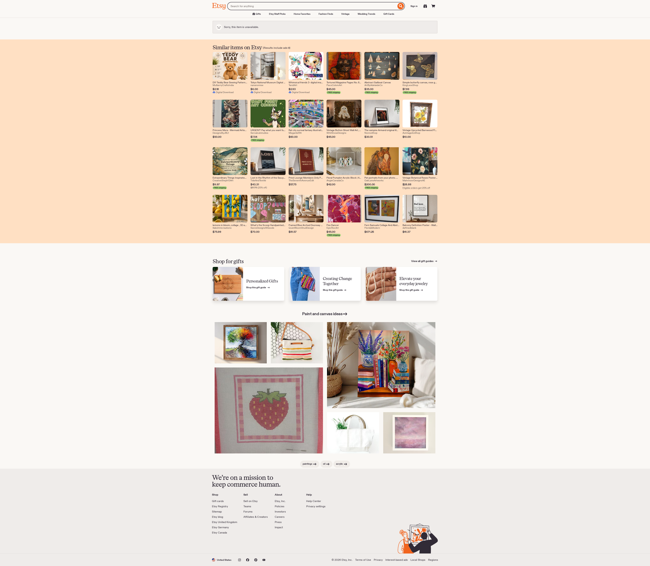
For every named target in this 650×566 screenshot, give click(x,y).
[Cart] (433, 6)
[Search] (401, 6)
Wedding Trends (366, 14)
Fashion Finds (326, 14)
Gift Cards (388, 14)
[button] (221, 559)
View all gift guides (422, 261)
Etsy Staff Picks (277, 14)
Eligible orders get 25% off (416, 188)
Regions (433, 559)
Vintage (345, 14)
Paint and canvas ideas (322, 313)
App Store (223, 544)
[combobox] (312, 6)
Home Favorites (302, 14)
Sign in (414, 6)
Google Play (248, 544)
